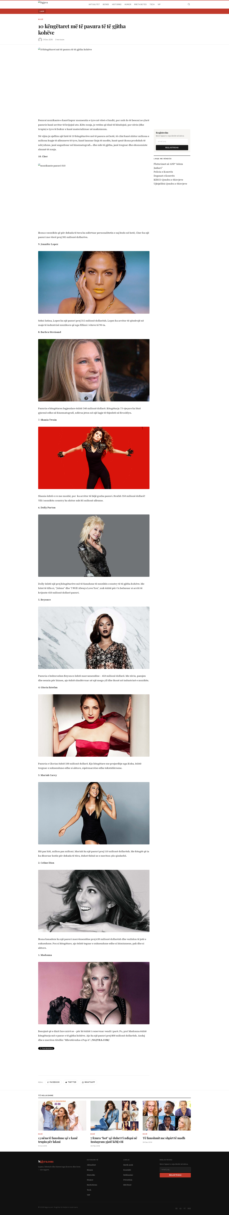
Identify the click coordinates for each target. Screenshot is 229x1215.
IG (180, 1208)
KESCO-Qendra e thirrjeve (168, 179)
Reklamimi (128, 1175)
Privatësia (127, 1180)
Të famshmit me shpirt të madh (164, 1138)
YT (185, 1208)
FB (176, 1208)
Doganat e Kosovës (164, 175)
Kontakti (127, 1170)
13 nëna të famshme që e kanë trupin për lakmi (58, 1140)
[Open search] (189, 4)
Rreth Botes (140, 4)
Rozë (40, 19)
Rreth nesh (128, 1165)
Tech (152, 4)
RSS (189, 1208)
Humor (128, 4)
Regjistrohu (172, 148)
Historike (117, 4)
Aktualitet (94, 4)
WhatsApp (90, 1082)
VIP (159, 4)
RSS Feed (127, 1185)
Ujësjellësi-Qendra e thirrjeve (170, 183)
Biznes (106, 4)
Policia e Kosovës (163, 171)
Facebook (55, 1082)
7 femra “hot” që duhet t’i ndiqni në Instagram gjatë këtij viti (114, 1140)
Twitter (72, 1082)
